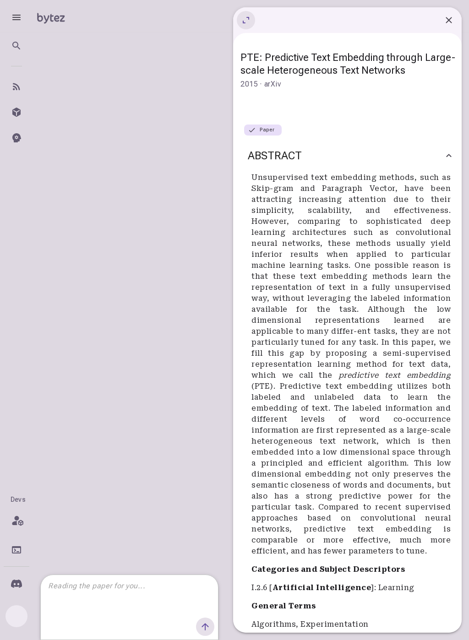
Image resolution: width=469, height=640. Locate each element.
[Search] (16, 46)
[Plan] (16, 520)
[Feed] (16, 86)
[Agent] (16, 138)
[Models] (16, 112)
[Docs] (16, 550)
